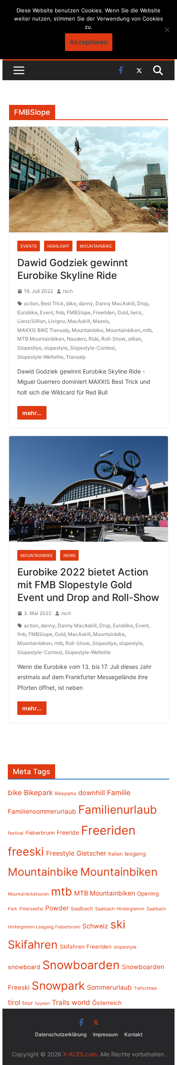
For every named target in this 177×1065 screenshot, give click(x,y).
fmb (60, 312)
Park (12, 909)
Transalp (76, 357)
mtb (147, 330)
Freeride (68, 832)
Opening (148, 893)
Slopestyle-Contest (92, 348)
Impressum (105, 1034)
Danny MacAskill (115, 303)
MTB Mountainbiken (40, 339)
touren (42, 1003)
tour (27, 1003)
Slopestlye (29, 348)
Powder (57, 908)
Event (46, 312)
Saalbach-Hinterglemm (119, 909)
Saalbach (82, 908)
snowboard (24, 967)
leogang (135, 853)
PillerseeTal (31, 909)
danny (86, 303)
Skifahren (33, 944)
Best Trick (52, 303)
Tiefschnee (145, 988)
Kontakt (133, 1034)
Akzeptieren (89, 42)
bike (71, 303)
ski (118, 924)
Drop (142, 303)
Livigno (56, 321)
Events (29, 246)
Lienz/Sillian (31, 321)
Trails (61, 1002)
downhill (91, 793)
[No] (167, 30)
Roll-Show (113, 339)
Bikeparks (65, 793)
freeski (26, 851)
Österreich (107, 1003)
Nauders (76, 339)
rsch (68, 291)
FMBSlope (79, 312)
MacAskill (79, 321)
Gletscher (91, 853)
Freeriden (104, 312)
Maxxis (101, 321)
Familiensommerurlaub (42, 811)
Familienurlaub (117, 810)
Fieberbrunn (40, 833)
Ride (93, 339)
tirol (14, 1002)
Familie (118, 792)
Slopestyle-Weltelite (40, 357)
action (31, 303)
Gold (122, 312)
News (69, 555)
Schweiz (95, 926)
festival (15, 833)
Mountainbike (96, 246)
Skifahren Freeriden (86, 946)
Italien (115, 854)
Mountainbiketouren (28, 894)
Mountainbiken (123, 330)
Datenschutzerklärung (60, 1034)
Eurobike (27, 312)
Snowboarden (81, 965)
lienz (136, 312)
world (81, 1002)
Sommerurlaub (109, 987)
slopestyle (56, 348)
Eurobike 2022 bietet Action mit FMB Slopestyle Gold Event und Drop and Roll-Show (88, 584)
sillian (134, 339)
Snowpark (58, 986)
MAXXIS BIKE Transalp (43, 330)
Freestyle (60, 853)
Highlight (58, 246)
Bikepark (38, 792)
